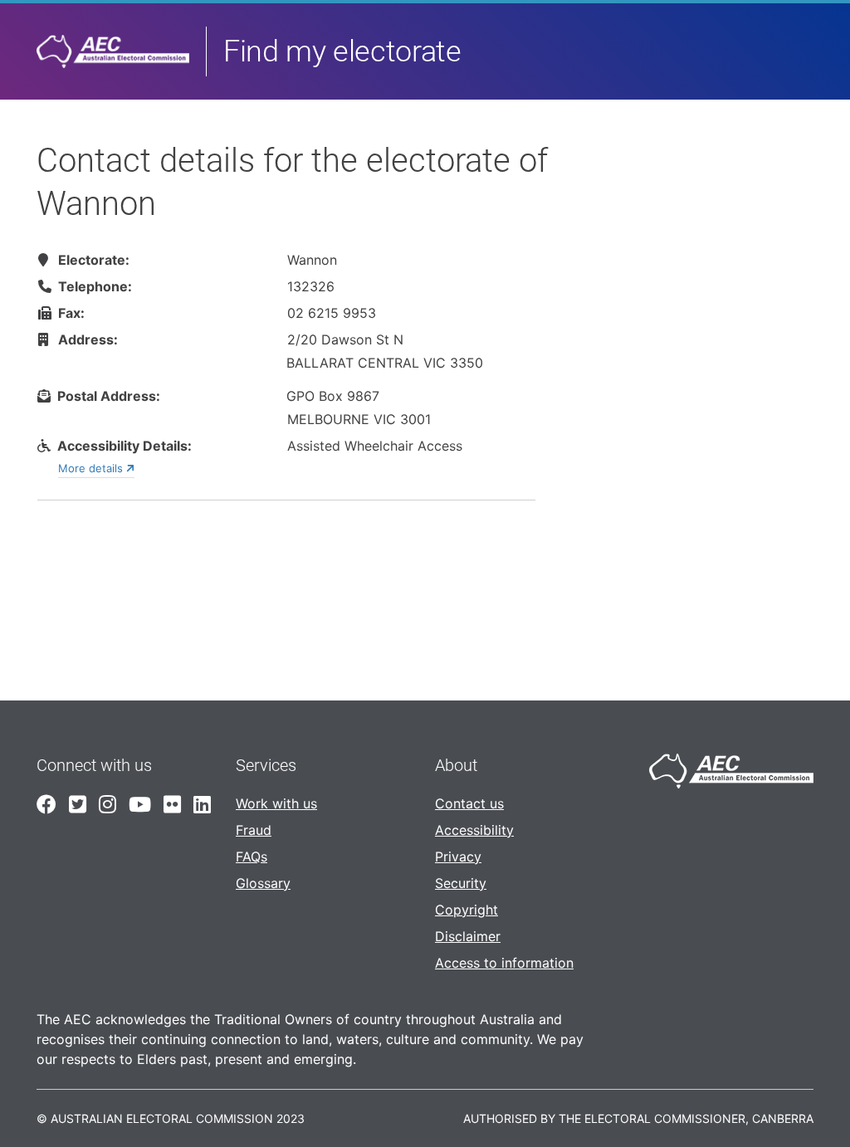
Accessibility (474, 830)
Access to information (504, 962)
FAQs (251, 856)
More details (92, 468)
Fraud (253, 830)
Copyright (466, 909)
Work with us (276, 803)
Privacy (458, 856)
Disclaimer (468, 936)
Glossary (263, 883)
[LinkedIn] (199, 805)
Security (460, 883)
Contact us (469, 803)
